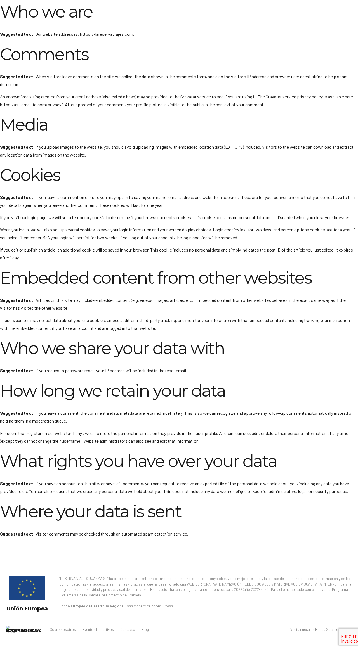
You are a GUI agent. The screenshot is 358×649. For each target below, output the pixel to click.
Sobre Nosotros (63, 629)
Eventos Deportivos (98, 629)
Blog (145, 629)
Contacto (127, 629)
